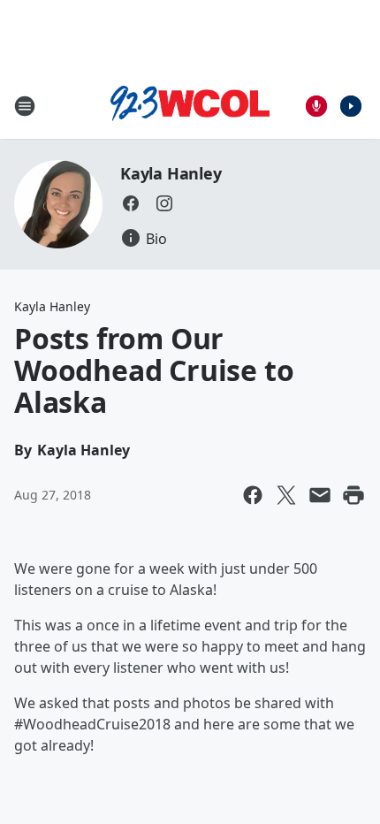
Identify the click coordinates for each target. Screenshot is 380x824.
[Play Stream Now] (350, 106)
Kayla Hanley (171, 173)
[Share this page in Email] (320, 495)
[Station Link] (190, 106)
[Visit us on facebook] (130, 203)
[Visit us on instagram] (164, 203)
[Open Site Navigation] (24, 106)
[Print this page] (353, 495)
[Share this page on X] (286, 495)
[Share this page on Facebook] (252, 495)
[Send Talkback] (316, 106)
